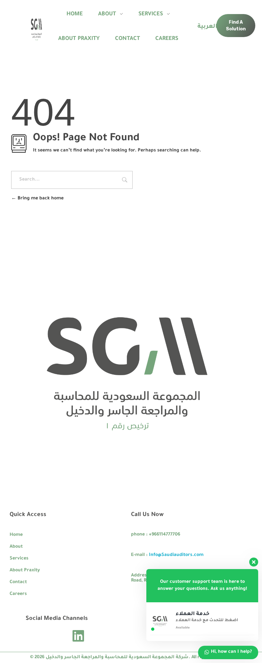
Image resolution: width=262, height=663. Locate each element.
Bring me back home (40, 198)
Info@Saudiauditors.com (176, 555)
